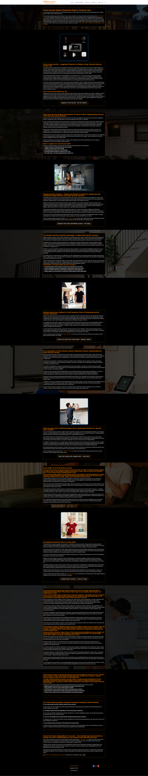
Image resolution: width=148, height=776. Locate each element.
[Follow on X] (96, 766)
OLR (71, 765)
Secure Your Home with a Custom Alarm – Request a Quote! (74, 339)
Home (72, 2)
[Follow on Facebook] (94, 766)
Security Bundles (79, 2)
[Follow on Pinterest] (98, 766)
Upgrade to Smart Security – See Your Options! (74, 102)
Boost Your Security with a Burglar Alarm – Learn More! (74, 456)
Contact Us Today (60, 755)
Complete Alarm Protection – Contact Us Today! (74, 579)
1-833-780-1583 (82, 23)
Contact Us (94, 2)
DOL (77, 765)
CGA (74, 765)
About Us (100, 2)
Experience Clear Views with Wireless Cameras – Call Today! (74, 223)
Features (87, 2)
